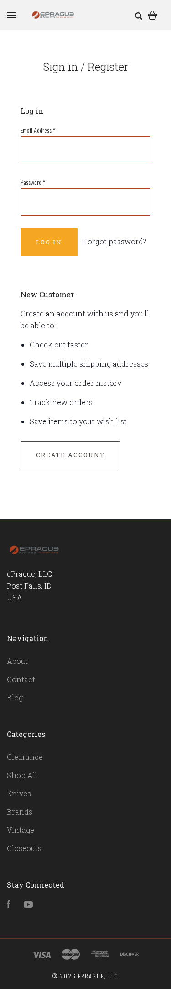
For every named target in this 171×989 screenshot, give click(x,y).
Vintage (20, 830)
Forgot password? (114, 241)
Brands (19, 811)
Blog (15, 697)
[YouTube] (28, 905)
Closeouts (24, 848)
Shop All (22, 775)
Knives (19, 793)
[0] (152, 15)
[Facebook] (8, 905)
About (17, 661)
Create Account (70, 455)
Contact (21, 679)
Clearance (25, 757)
